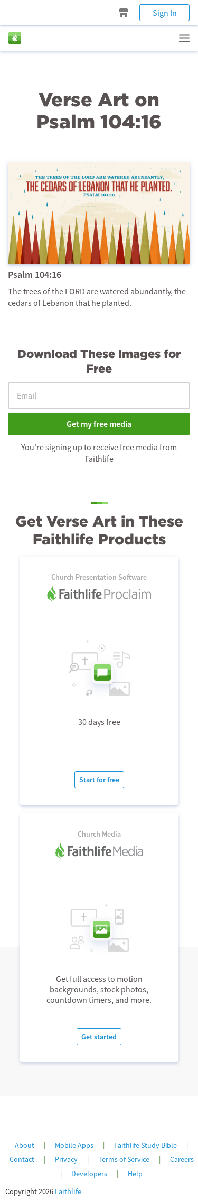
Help (135, 1173)
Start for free (99, 779)
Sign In (165, 12)
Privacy (66, 1159)
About (24, 1145)
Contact (22, 1159)
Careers (182, 1159)
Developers (89, 1173)
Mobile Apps (74, 1145)
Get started (99, 1036)
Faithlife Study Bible (145, 1145)
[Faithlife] (14, 38)
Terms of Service (123, 1159)
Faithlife (68, 1191)
